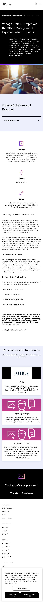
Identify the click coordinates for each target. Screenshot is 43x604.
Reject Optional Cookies (29, 595)
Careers (4, 534)
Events (4, 531)
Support (4, 515)
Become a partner (7, 508)
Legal (3, 566)
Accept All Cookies (12, 595)
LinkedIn (6, 546)
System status (6, 511)
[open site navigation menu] (40, 4)
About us (4, 527)
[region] (22, 584)
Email (15, 493)
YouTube (6, 553)
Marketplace (5, 505)
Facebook (6, 543)
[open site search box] (36, 4)
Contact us (28, 493)
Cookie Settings (21, 588)
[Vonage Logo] (7, 4)
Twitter (6, 550)
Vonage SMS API (11, 120)
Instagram (7, 557)
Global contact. (6, 518)
